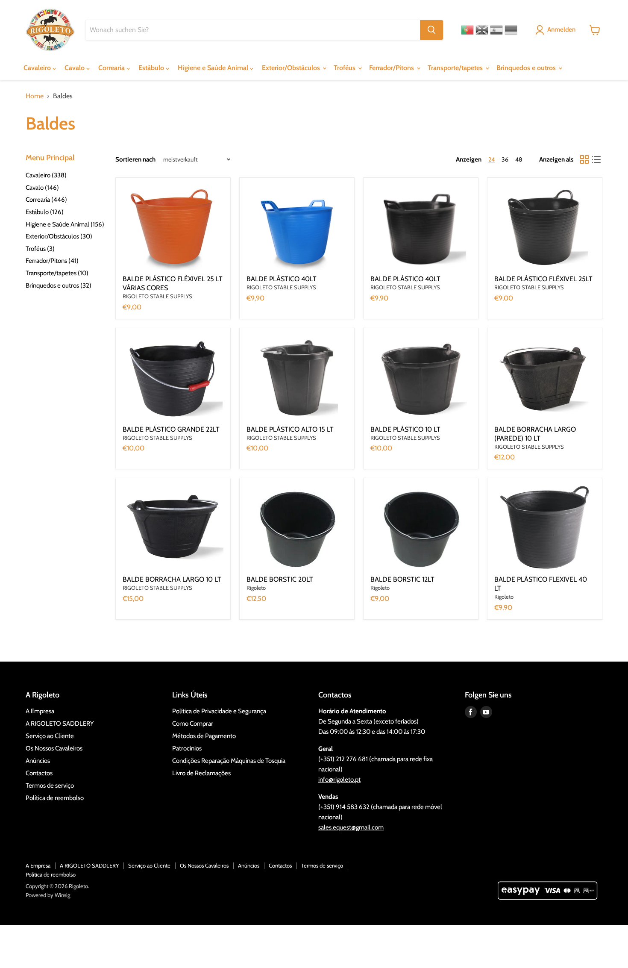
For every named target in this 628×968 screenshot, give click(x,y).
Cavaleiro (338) (46, 175)
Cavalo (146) (42, 187)
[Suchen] (431, 30)
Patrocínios (187, 748)
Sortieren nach (135, 159)
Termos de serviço (50, 785)
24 (491, 159)
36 (505, 159)
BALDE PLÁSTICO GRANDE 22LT (171, 429)
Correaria (112, 68)
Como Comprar (192, 723)
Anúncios (38, 761)
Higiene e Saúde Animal (214, 68)
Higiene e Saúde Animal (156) (65, 224)
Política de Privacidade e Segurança (219, 711)
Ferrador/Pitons (392, 68)
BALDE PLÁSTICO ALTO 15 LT (290, 429)
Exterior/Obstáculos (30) (59, 236)
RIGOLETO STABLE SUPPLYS (157, 296)
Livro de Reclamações (201, 773)
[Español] (496, 30)
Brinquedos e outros (527, 68)
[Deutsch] (511, 30)
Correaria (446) (46, 199)
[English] (482, 30)
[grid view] (584, 159)
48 (518, 159)
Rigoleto (256, 587)
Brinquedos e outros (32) (58, 285)
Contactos (39, 773)
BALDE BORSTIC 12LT (402, 579)
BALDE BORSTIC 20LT (280, 579)
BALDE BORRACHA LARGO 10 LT (172, 579)
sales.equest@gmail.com (351, 827)
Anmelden (561, 29)
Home (35, 96)
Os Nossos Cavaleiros (54, 748)
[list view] (596, 159)
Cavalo (75, 68)
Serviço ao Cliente (50, 736)
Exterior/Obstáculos (292, 68)
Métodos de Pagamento (204, 736)
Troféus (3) (40, 249)
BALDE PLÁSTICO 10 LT (405, 429)
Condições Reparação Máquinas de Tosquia (228, 761)
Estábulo (152, 68)
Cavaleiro (38, 68)
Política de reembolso (55, 798)
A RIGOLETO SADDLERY (60, 723)
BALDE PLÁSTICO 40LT (282, 279)
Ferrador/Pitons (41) (52, 261)
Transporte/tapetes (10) (57, 273)
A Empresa (40, 711)
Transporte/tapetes (456, 68)
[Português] (467, 30)
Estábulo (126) (45, 212)
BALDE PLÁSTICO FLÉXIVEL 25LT (543, 279)
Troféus (345, 68)
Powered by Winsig (48, 895)
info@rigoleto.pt (339, 779)
